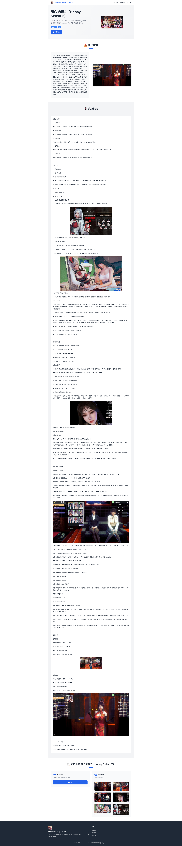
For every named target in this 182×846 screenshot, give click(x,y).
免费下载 (129, 2)
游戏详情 (115, 2)
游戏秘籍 (122, 2)
